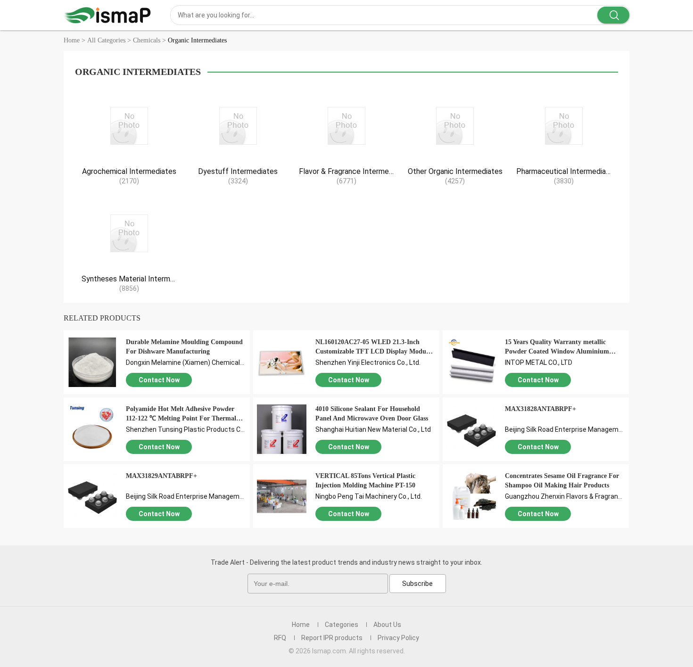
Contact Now (159, 380)
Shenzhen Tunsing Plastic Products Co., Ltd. (193, 429)
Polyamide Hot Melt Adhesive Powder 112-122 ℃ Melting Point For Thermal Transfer (181, 418)
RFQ (280, 637)
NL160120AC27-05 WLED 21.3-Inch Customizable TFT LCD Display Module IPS (373, 351)
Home (301, 624)
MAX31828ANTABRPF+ (540, 408)
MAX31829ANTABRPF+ (161, 475)
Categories (341, 624)
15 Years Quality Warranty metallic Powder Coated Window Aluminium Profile (557, 351)
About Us (387, 624)
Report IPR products (332, 637)
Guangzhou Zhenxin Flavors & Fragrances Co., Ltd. (579, 496)
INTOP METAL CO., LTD (538, 362)
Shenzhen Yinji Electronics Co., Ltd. (368, 362)
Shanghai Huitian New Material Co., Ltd (373, 429)
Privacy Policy (398, 637)
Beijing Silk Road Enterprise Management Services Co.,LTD (592, 429)
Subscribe (417, 583)
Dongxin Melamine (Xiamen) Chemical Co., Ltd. (195, 362)
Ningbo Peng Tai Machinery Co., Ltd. (368, 496)
